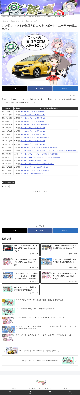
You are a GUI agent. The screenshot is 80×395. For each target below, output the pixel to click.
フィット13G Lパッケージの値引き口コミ (34, 173)
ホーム (14, 388)
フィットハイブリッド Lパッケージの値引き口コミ (37, 164)
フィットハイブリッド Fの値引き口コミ (34, 111)
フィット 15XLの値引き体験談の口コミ (33, 160)
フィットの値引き (9, 182)
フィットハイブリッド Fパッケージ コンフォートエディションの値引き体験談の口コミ (49, 151)
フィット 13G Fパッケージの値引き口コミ (34, 167)
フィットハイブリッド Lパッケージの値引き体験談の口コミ (40, 154)
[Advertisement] (20, 207)
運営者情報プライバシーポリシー (40, 388)
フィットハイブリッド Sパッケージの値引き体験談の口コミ (40, 147)
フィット (6, 186)
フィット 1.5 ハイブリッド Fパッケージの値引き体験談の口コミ (42, 157)
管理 (65, 388)
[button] (74, 310)
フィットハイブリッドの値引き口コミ (33, 115)
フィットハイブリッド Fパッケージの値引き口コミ (37, 124)
